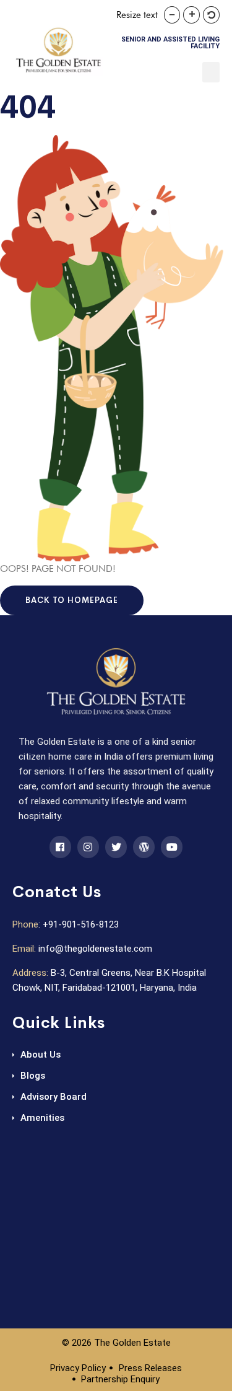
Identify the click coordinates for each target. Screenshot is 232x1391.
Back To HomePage (71, 600)
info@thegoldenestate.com (95, 948)
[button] (211, 72)
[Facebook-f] (60, 847)
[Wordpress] (144, 847)
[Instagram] (88, 847)
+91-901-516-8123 (81, 924)
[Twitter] (116, 847)
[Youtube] (172, 847)
